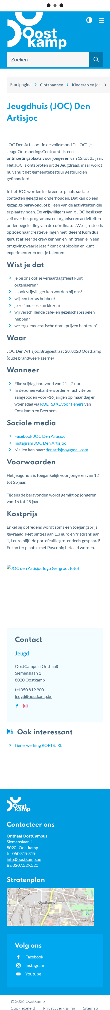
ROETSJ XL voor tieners (62, 403)
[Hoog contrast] (90, 20)
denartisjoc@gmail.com (67, 449)
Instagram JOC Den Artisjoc (40, 442)
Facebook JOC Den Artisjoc (39, 436)
